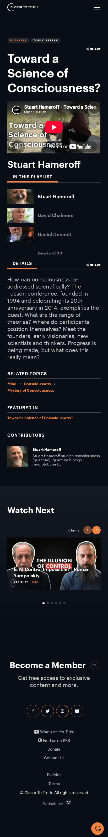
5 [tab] (60, 603)
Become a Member (48, 665)
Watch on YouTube (56, 732)
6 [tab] (64, 603)
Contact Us (54, 758)
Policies (54, 774)
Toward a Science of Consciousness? (40, 417)
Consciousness (37, 383)
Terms (54, 783)
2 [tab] (48, 603)
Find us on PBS (56, 740)
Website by (64, 802)
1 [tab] (43, 603)
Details (22, 263)
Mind (12, 383)
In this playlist (32, 176)
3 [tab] (52, 603)
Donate (54, 749)
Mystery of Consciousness (30, 390)
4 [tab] (56, 603)
